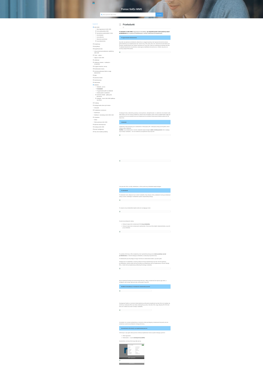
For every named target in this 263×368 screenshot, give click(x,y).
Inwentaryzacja (97, 80)
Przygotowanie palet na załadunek (105, 90)
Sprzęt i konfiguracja (99, 129)
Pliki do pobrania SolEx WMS (100, 122)
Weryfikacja (97, 46)
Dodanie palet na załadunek (103, 92)
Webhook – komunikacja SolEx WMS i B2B (104, 115)
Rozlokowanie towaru (99, 68)
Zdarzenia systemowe (102, 39)
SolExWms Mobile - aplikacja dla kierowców (104, 95)
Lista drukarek (100, 35)
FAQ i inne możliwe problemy (101, 131)
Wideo (95, 119)
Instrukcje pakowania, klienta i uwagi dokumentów (102, 72)
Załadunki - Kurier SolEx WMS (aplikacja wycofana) (106, 99)
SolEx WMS (96, 27)
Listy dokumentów (101, 41)
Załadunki (96, 84)
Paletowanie (97, 82)
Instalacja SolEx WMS (99, 127)
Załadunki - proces (101, 86)
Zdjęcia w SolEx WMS (99, 57)
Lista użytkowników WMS (103, 31)
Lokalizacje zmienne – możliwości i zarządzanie (102, 63)
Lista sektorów (100, 37)
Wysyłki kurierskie (98, 48)
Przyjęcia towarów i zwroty (100, 66)
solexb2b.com (167, 2)
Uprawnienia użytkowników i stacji (105, 33)
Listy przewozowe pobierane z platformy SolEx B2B (104, 51)
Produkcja (96, 103)
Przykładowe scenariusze (100, 110)
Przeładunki (100, 88)
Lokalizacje (96, 60)
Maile (95, 75)
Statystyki (96, 107)
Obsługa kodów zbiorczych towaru (102, 105)
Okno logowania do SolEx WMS (104, 29)
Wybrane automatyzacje (100, 124)
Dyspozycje (97, 112)
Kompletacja (97, 44)
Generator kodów (98, 77)
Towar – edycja (97, 55)
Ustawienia (96, 117)
